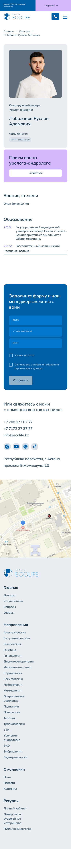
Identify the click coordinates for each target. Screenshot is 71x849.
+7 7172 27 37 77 (18, 428)
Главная (9, 31)
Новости (9, 783)
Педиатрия (11, 706)
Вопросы (10, 607)
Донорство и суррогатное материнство (12, 818)
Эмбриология (13, 751)
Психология (12, 712)
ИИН (16, 343)
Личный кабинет (15, 808)
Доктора (24, 31)
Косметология (13, 679)
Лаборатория (13, 684)
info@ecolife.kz (16, 435)
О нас (7, 777)
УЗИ (6, 729)
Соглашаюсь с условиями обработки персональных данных (37, 366)
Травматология (14, 724)
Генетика (10, 650)
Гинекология (12, 655)
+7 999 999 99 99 (22, 331)
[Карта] (35, 519)
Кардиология (13, 673)
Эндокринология (15, 757)
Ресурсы (11, 800)
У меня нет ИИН (24, 355)
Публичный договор (17, 828)
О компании (14, 769)
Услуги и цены (13, 601)
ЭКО (7, 745)
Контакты (10, 788)
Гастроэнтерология (17, 638)
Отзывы (9, 612)
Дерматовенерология (18, 661)
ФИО (16, 320)
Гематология (12, 644)
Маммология (12, 690)
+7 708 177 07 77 (18, 422)
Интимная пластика (17, 667)
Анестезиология (15, 632)
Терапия (9, 718)
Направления (16, 624)
